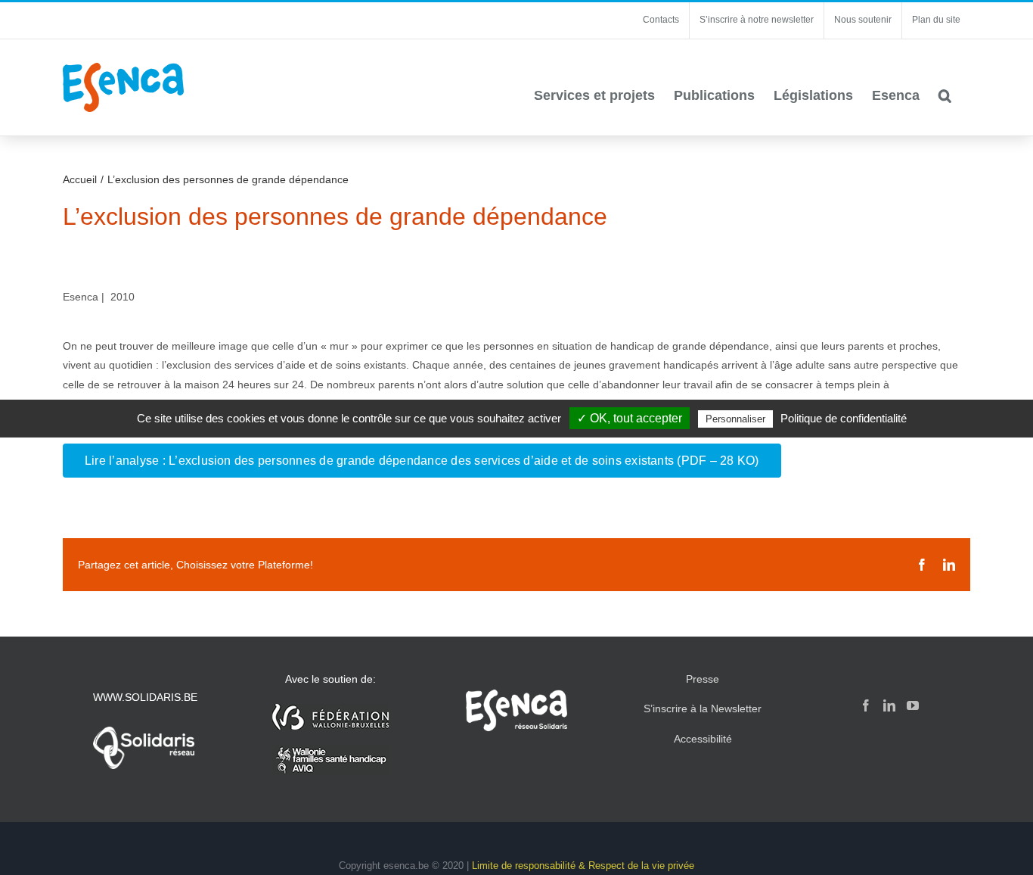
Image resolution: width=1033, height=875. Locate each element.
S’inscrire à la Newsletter (703, 708)
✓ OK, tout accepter (629, 418)
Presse (702, 679)
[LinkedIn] (889, 705)
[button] (944, 95)
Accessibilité (703, 739)
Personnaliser (735, 419)
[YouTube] (913, 705)
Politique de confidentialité (843, 418)
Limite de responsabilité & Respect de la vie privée (583, 865)
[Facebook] (866, 705)
